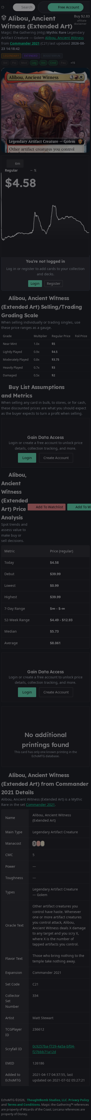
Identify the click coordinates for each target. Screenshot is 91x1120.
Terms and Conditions (24, 1105)
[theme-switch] (42, 7)
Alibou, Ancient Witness (64, 37)
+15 (73, 62)
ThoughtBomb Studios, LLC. (47, 1100)
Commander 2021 (25, 43)
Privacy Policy (78, 1100)
